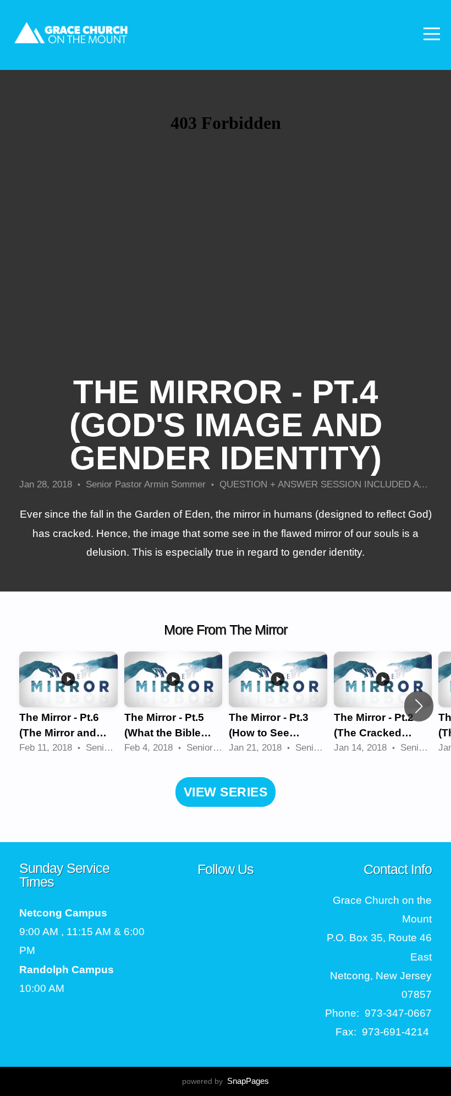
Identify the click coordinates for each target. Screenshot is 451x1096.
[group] (68, 706)
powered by (225, 1081)
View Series (225, 792)
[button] (418, 706)
